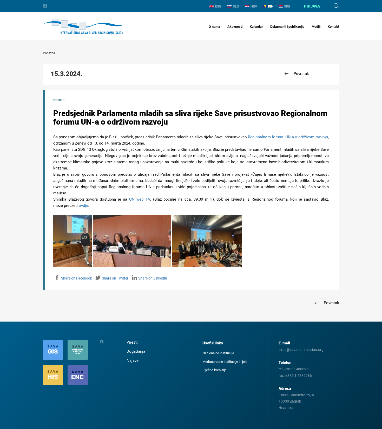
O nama (214, 27)
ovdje (83, 205)
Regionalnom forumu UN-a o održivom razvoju (288, 137)
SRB (287, 6)
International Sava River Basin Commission (83, 26)
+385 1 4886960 (297, 369)
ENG (218, 6)
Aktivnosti (234, 27)
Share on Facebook (76, 278)
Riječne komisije (214, 370)
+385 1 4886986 (298, 375)
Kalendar (256, 27)
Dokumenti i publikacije (287, 27)
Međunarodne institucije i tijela (224, 362)
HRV (254, 6)
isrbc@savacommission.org (301, 350)
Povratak (301, 73)
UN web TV (139, 199)
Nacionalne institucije (218, 353)
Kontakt (333, 27)
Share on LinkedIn (152, 278)
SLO (236, 6)
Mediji (316, 27)
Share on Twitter (115, 278)
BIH (270, 6)
